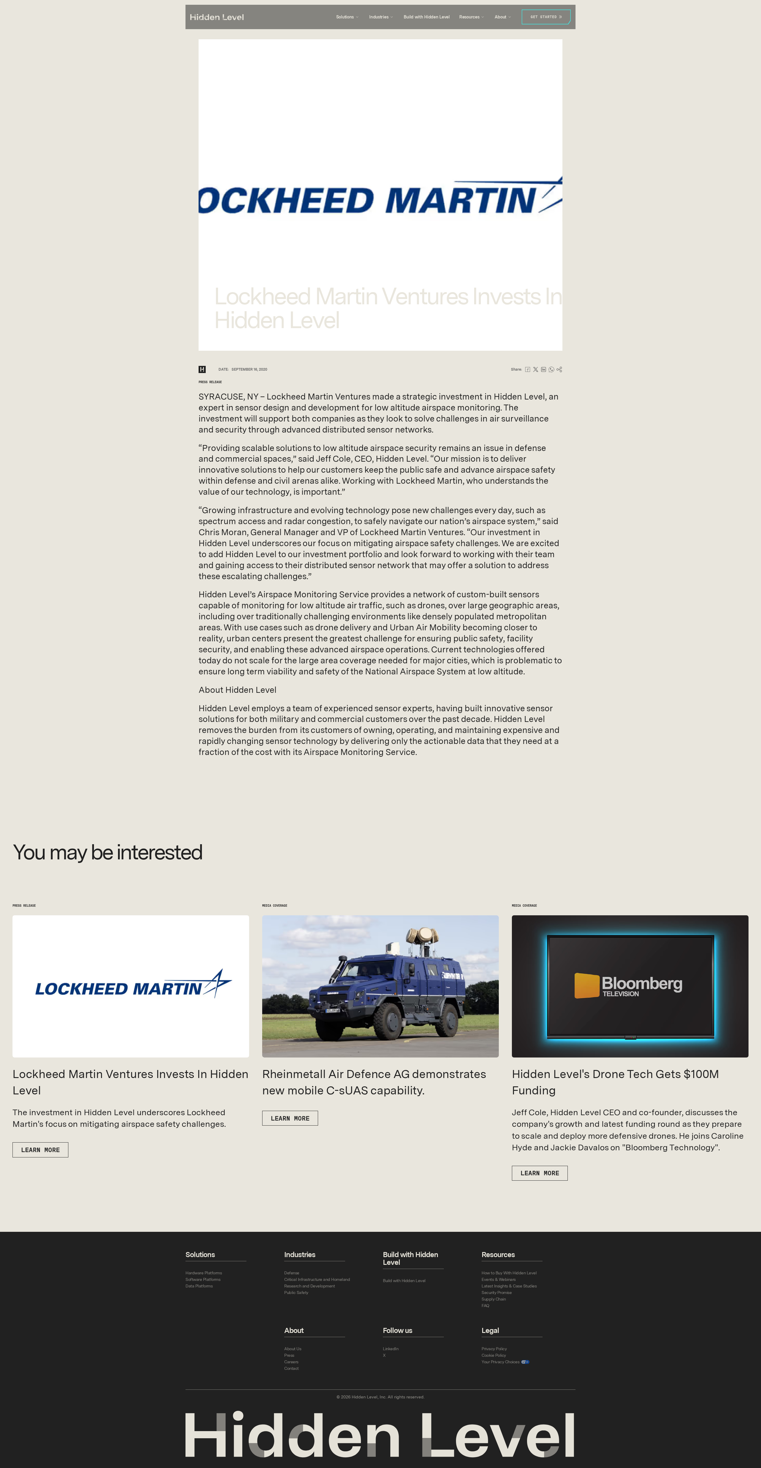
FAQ (485, 1306)
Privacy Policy (494, 1349)
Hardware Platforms (203, 1273)
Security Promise (497, 1292)
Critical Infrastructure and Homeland (317, 1279)
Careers (291, 1362)
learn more (40, 1150)
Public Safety (296, 1292)
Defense (291, 1273)
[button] (348, 17)
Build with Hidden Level (427, 17)
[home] (217, 17)
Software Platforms (202, 1279)
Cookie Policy (494, 1355)
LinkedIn (390, 1349)
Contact (291, 1368)
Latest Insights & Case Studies (509, 1286)
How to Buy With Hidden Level (509, 1273)
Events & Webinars (499, 1279)
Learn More (290, 1118)
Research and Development (309, 1286)
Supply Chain (494, 1299)
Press (289, 1355)
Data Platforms (199, 1286)
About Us (292, 1349)
